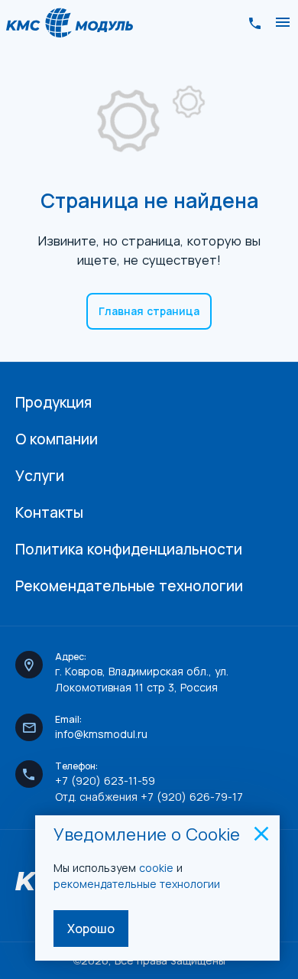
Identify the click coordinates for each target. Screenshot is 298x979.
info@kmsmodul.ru (101, 734)
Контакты (49, 512)
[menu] (283, 23)
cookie (156, 867)
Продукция (53, 402)
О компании (56, 439)
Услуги (39, 476)
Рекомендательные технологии (129, 586)
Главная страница (149, 311)
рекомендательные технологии (138, 884)
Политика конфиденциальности (128, 549)
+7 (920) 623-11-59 (105, 780)
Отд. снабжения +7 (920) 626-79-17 (149, 796)
